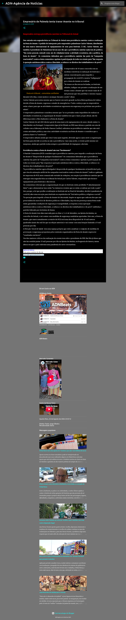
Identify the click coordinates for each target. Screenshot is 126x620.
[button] (24, 28)
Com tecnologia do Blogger (64, 613)
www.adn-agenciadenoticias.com (33, 255)
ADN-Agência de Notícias (24, 3)
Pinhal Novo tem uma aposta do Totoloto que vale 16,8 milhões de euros (62, 451)
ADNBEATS (43, 325)
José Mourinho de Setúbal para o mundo (52, 592)
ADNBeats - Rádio (54, 325)
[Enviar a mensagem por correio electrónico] (24, 258)
